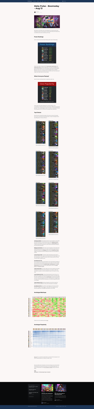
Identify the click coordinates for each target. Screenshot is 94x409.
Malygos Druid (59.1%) (38, 247)
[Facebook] (62, 1)
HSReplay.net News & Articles (31, 406)
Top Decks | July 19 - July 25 (33, 386)
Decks (42, 1)
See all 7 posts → (31, 396)
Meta (40, 1)
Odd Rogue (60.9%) (37, 240)
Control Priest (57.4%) (38, 254)
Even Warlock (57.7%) (38, 260)
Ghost (65, 406)
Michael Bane (44, 402)
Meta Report (32, 385)
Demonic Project (41, 266)
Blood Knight (54, 243)
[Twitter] (64, 1)
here (47, 320)
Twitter (63, 406)
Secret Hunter (49, 66)
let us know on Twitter (48, 367)
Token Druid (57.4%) (37, 268)
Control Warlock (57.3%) (38, 274)
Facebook (60, 406)
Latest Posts (57, 406)
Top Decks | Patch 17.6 (32, 389)
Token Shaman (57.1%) (38, 282)
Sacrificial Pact (48, 276)
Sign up (35, 356)
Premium (48, 1)
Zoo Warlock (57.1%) (38, 285)
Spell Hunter (54, 66)
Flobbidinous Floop (55, 250)
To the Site (34, 1)
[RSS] (65, 1)
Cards (45, 1)
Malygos (44, 250)
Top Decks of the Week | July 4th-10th (33, 393)
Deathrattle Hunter (37, 67)
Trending (38, 1)
